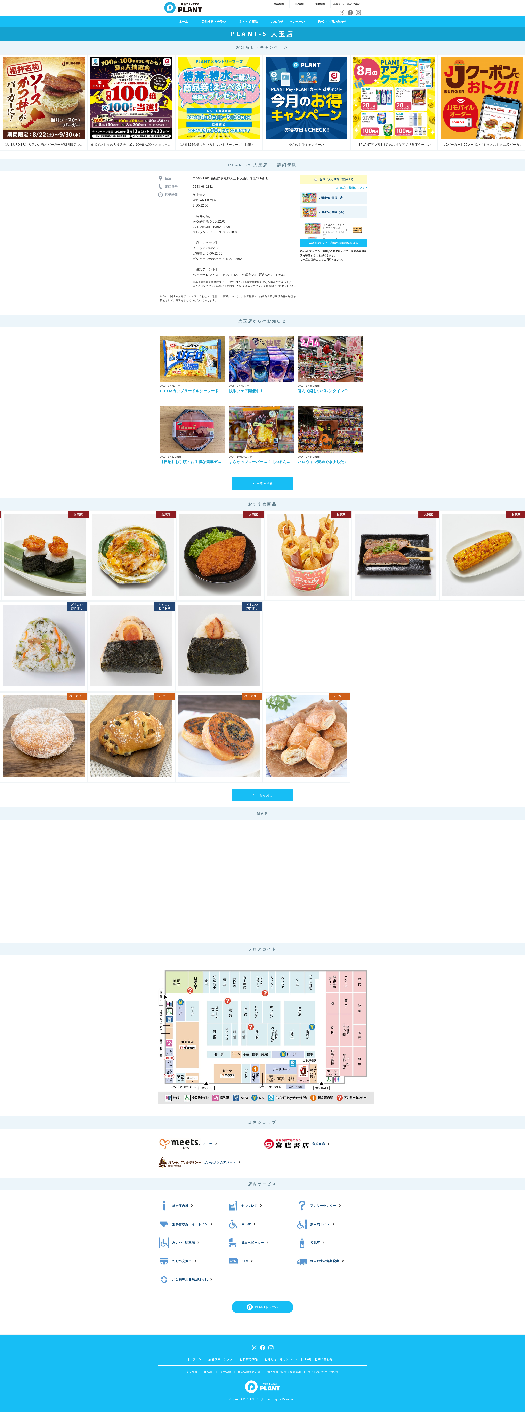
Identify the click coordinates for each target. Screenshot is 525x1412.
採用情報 (320, 4)
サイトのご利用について (323, 1371)
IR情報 (299, 4)
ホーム (183, 21)
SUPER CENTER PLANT (183, 7)
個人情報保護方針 (249, 1371)
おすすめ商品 (248, 21)
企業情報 (279, 4)
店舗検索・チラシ (213, 21)
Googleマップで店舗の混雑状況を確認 (333, 242)
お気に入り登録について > (351, 187)
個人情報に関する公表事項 (284, 1371)
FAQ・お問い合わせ (332, 21)
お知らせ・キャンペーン (288, 21)
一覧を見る (265, 483)
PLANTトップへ (266, 1307)
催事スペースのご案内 (347, 4)
